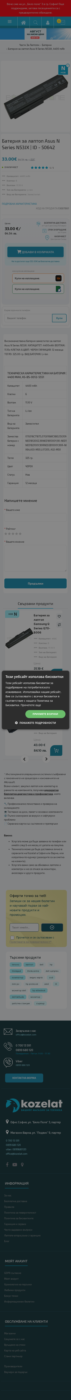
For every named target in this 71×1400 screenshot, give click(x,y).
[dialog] (35, 700)
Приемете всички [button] (45, 714)
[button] (35, 723)
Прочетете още (31, 705)
